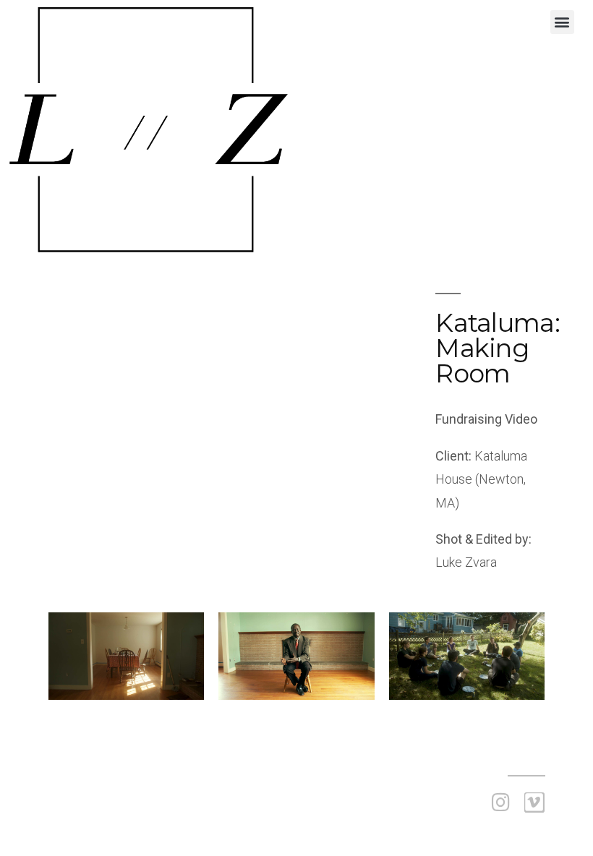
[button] (562, 22)
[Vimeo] (534, 802)
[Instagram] (501, 802)
